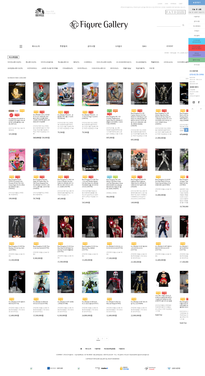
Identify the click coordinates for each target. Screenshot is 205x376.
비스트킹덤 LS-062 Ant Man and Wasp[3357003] (114, 309)
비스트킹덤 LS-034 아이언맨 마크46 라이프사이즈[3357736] (188, 254)
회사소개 (36, 46)
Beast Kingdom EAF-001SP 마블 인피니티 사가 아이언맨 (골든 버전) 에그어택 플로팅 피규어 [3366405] (188, 312)
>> (106, 338)
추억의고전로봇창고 (196, 54)
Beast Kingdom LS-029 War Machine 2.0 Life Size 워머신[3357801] (17, 253)
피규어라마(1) (32, 68)
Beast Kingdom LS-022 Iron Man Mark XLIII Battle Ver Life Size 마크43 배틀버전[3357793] (66, 254)
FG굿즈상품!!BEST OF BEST (196, 47)
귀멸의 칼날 (127, 68)
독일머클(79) (140, 68)
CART (180, 4)
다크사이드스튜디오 (99, 68)
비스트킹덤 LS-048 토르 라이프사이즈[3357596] (41, 309)
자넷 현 (151, 68)
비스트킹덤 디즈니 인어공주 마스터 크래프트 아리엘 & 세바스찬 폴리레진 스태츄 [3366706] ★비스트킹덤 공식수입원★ (41, 126)
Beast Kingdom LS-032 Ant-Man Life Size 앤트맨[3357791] (90, 253)
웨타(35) (76, 62)
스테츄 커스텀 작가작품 (50, 68)
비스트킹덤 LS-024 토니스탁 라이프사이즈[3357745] (114, 252)
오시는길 (197, 64)
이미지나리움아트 (47, 62)
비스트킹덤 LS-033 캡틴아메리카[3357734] (17, 309)
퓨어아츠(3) (114, 68)
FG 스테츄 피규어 (183, 53)
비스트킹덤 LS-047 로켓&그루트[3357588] (66, 309)
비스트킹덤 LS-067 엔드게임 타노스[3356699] (139, 309)
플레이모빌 (197, 60)
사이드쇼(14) (168, 62)
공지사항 (197, 21)
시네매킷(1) (88, 62)
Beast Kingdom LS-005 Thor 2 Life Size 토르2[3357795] (41, 252)
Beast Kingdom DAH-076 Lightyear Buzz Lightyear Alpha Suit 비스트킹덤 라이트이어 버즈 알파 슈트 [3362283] (139, 191)
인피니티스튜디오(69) (104, 62)
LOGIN (160, 4)
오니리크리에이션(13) (123, 62)
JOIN (166, 4)
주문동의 (63, 46)
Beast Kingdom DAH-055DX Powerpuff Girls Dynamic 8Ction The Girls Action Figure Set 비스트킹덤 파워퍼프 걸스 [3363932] (17, 189)
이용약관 (197, 16)
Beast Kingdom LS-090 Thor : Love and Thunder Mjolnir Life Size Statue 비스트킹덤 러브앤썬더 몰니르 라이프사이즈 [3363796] (90, 191)
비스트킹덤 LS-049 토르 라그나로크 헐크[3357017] (90, 309)
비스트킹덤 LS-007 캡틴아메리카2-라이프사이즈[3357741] (163, 253)
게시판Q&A (196, 26)
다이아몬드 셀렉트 (183, 62)
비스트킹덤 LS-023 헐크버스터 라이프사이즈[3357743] (139, 254)
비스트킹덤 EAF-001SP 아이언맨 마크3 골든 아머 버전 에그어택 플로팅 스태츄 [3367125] (17, 126)
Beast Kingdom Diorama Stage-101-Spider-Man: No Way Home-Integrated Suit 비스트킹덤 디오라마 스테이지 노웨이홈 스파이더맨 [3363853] (41, 189)
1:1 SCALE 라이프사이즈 (196, 41)
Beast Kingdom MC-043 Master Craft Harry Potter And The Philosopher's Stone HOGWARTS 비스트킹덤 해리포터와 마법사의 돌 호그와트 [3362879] (114, 188)
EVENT (170, 46)
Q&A (144, 46)
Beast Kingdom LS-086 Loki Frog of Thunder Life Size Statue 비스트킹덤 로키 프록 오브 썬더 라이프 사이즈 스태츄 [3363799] (66, 189)
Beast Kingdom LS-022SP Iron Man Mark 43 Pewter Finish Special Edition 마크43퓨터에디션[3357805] (163, 187)
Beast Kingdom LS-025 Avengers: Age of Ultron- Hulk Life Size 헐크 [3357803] (188, 193)
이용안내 (122, 348)
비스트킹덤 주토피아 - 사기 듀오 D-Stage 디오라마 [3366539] (90, 123)
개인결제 (197, 35)
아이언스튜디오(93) (14, 62)
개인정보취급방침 (109, 348)
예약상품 (173, 53)
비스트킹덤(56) (141, 62)
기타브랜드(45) (67, 68)
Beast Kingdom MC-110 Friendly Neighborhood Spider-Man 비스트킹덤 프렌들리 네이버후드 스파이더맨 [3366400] (114, 127)
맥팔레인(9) (155, 62)
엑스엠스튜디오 (63, 62)
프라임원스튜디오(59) (15, 68)
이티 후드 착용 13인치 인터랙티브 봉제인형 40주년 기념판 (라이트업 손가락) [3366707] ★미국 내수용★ (163, 305)
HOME (167, 53)
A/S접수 (196, 31)
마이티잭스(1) (82, 68)
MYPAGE (173, 4)
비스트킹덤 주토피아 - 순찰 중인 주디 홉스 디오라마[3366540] (66, 123)
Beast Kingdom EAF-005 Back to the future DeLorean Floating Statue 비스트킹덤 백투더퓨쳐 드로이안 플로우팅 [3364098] (188, 123)
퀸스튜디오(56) (31, 62)
